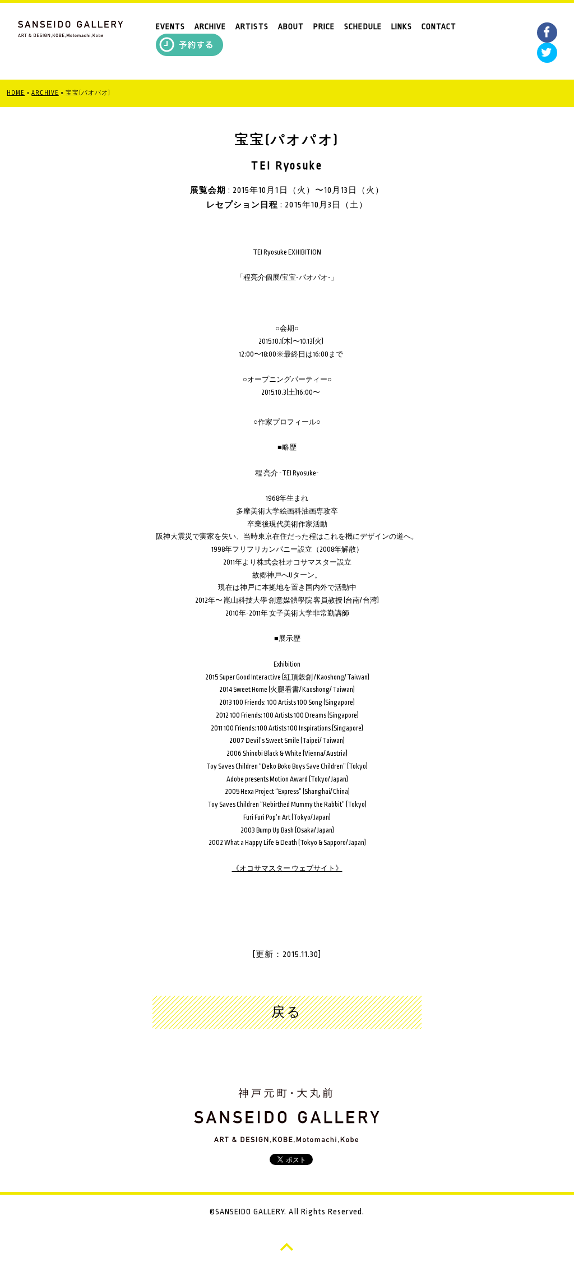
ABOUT (291, 26)
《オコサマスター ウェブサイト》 (287, 868)
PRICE (324, 26)
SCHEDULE (362, 26)
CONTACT (439, 26)
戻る (287, 1012)
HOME (16, 93)
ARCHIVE (210, 26)
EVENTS (170, 26)
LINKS (401, 26)
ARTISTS (251, 26)
